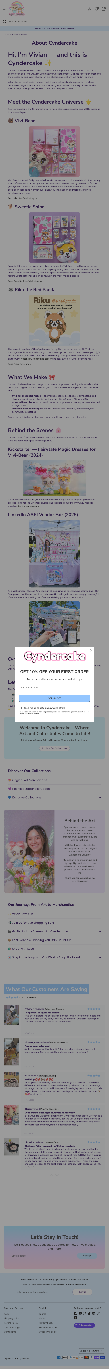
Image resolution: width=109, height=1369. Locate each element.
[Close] (91, 650)
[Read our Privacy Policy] (88, 712)
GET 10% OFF (54, 698)
